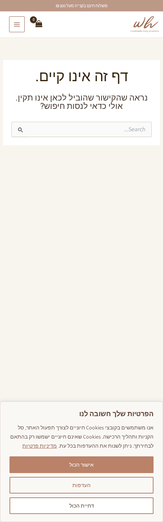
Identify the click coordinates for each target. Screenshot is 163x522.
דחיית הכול (81, 505)
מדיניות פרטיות (39, 445)
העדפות (81, 485)
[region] (81, 461)
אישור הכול (81, 464)
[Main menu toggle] (17, 24)
